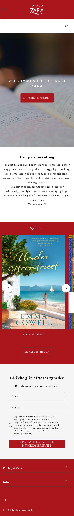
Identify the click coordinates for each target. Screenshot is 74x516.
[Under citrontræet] (33, 282)
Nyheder (37, 228)
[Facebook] (5, 500)
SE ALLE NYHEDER (37, 352)
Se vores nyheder (37, 98)
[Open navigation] (14, 9)
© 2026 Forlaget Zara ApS (18, 510)
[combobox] (37, 25)
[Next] (66, 288)
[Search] (66, 25)
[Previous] (8, 288)
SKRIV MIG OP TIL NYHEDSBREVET (37, 444)
